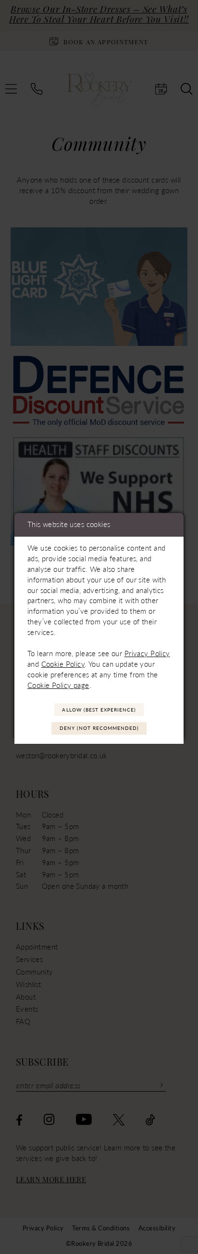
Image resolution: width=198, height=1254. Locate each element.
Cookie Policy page (58, 685)
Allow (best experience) (99, 709)
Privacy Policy (147, 653)
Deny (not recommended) (99, 728)
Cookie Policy (63, 664)
